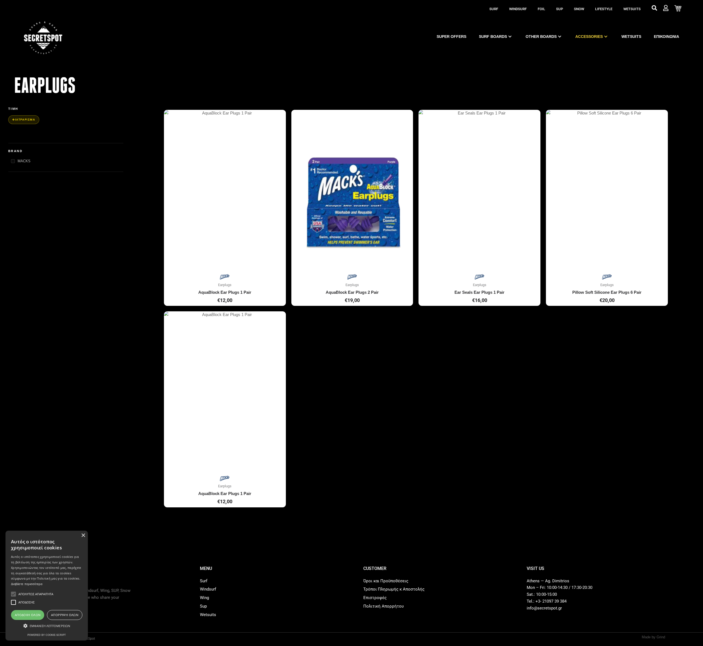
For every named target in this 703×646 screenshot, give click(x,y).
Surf (493, 9)
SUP (559, 9)
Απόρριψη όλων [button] (64, 615)
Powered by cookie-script (46, 635)
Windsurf (518, 9)
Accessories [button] (589, 36)
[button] (46, 626)
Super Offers (451, 36)
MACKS (24, 161)
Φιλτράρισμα (23, 119)
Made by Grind (653, 637)
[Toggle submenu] (510, 36)
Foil (541, 9)
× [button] (83, 535)
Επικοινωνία (666, 36)
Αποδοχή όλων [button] (28, 615)
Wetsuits (632, 9)
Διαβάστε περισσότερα (26, 584)
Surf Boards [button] (493, 36)
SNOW (579, 9)
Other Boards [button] (541, 36)
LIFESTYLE (603, 9)
